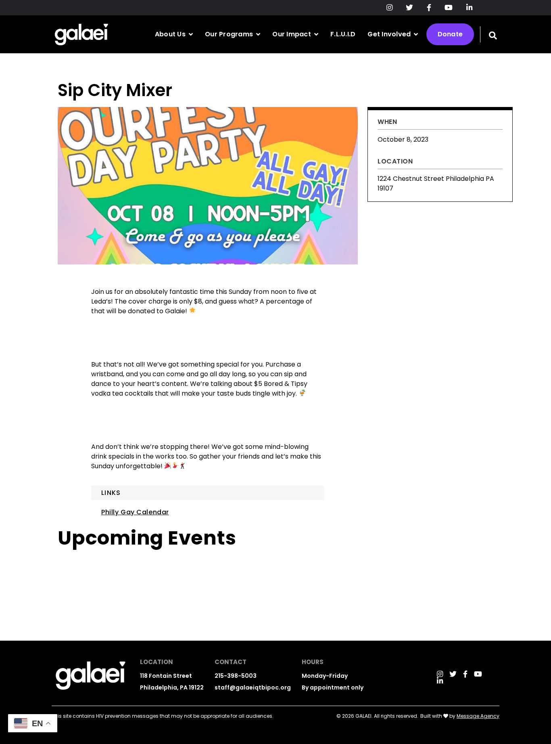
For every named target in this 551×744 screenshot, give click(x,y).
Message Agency (478, 716)
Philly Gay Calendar (135, 512)
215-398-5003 (236, 676)
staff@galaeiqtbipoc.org (253, 687)
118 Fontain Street (166, 676)
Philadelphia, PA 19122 (172, 687)
